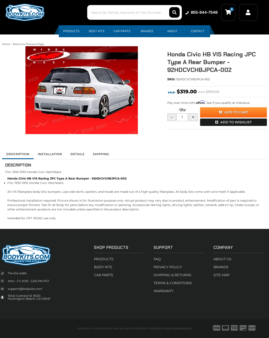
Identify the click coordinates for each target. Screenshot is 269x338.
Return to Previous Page (28, 44)
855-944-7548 (204, 12)
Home (6, 44)
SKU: (171, 79)
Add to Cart (236, 112)
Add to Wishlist (236, 122)
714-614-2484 (17, 273)
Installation (50, 154)
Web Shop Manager (178, 328)
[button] (134, 12)
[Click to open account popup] (248, 12)
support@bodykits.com (25, 288)
